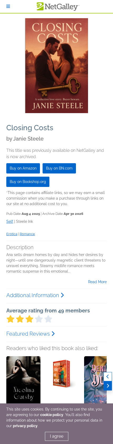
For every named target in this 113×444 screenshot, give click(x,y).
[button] (23, 384)
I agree (56, 436)
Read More (97, 282)
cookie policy (51, 415)
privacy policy (25, 426)
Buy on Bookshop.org (28, 182)
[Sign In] (8, 6)
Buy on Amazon (23, 168)
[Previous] (108, 376)
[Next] (108, 385)
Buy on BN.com (59, 168)
